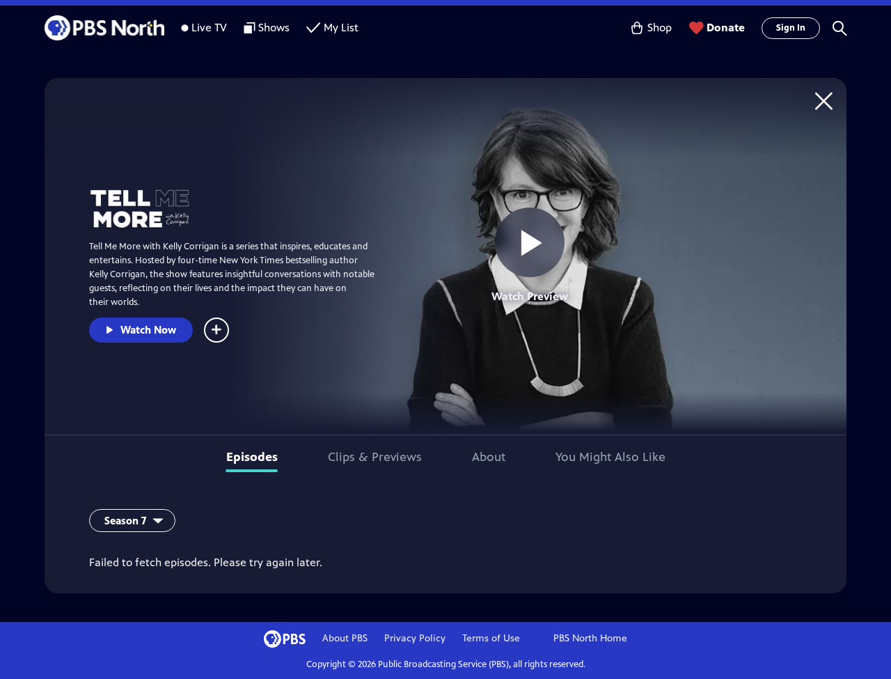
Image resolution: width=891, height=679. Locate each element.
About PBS (345, 638)
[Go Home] (824, 100)
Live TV (209, 27)
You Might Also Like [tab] (610, 457)
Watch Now (148, 329)
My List (341, 27)
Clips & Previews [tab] (375, 457)
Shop (659, 27)
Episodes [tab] (252, 457)
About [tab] (488, 457)
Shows (274, 27)
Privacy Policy (415, 638)
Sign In (790, 27)
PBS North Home (590, 638)
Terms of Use (491, 638)
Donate (726, 27)
